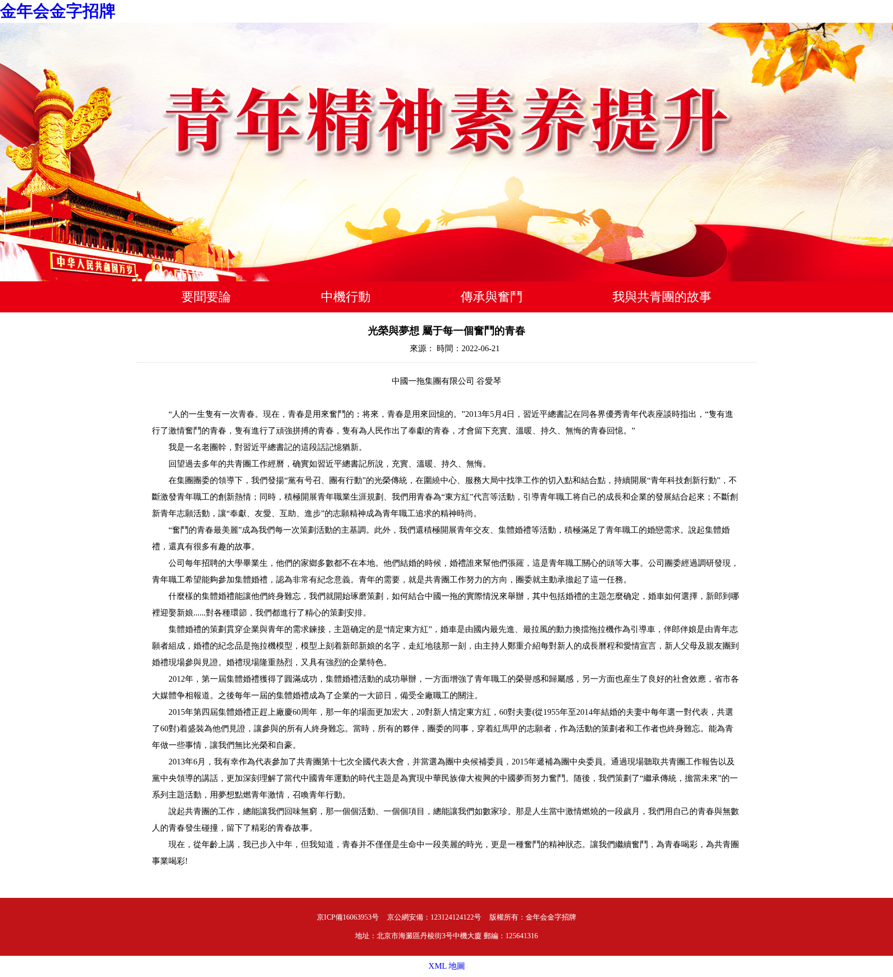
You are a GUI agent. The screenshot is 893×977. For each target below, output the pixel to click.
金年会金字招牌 (58, 11)
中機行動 (346, 297)
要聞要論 (206, 297)
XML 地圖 (446, 965)
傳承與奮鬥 (491, 297)
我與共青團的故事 (662, 297)
